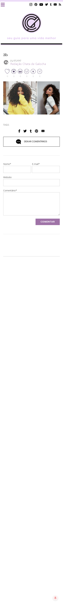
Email (43, 131)
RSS (60, 4)
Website (7, 177)
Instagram (30, 4)
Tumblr (51, 4)
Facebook (19, 131)
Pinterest (35, 4)
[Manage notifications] (55, 597)
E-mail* (36, 164)
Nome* (7, 164)
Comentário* (10, 190)
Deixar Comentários (35, 141)
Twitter (46, 4)
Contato (55, 4)
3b (5, 55)
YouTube (41, 4)
